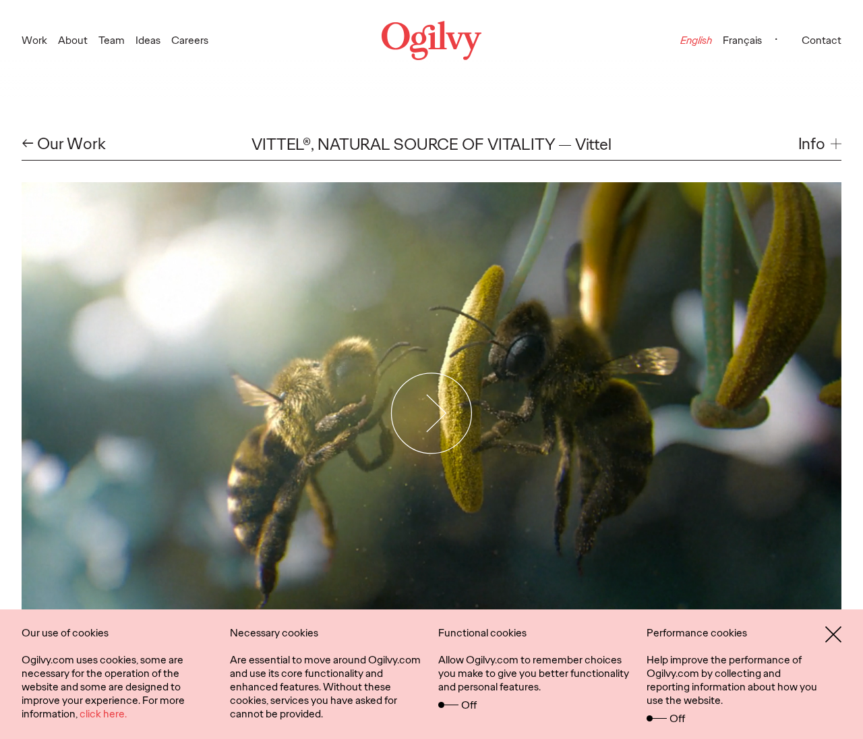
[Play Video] (432, 413)
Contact (821, 40)
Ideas (148, 40)
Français (742, 40)
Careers (189, 40)
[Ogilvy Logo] (431, 40)
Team (111, 40)
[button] (819, 144)
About (73, 40)
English (696, 40)
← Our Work (64, 144)
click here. (103, 714)
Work (34, 40)
